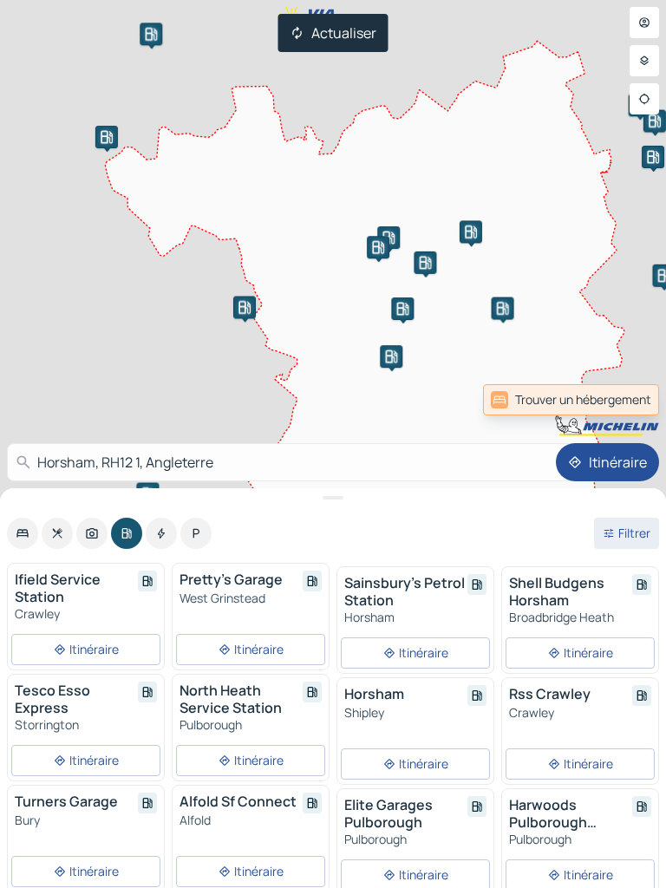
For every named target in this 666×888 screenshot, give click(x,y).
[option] (22, 533)
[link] (621, 399)
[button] (425, 262)
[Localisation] (644, 98)
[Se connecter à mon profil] (644, 22)
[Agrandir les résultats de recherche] (333, 497)
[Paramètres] (644, 60)
